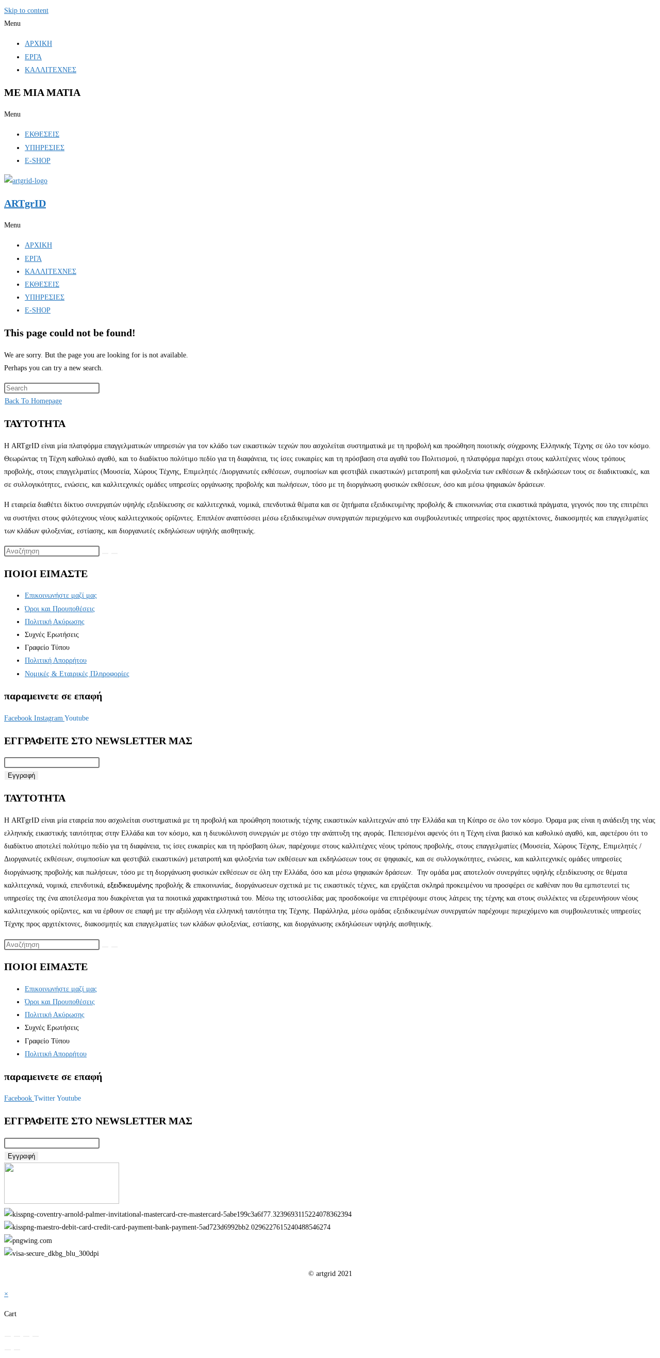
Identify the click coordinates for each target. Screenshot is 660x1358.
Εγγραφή (21, 775)
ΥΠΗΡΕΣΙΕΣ (44, 148)
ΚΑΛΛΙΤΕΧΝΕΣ (50, 70)
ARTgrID (25, 203)
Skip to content (26, 10)
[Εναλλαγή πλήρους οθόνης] (17, 1336)
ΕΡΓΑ (33, 57)
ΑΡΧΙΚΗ (38, 43)
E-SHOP (38, 161)
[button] (330, 23)
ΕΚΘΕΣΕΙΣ (42, 134)
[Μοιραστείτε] (26, 1336)
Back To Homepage (33, 401)
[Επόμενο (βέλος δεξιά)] (17, 1350)
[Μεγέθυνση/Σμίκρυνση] (7, 1336)
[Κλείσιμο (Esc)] (35, 1336)
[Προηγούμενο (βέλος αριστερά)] (7, 1350)
